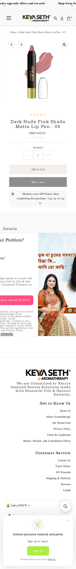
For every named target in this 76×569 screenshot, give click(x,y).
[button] (65, 506)
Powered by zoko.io (6, 334)
